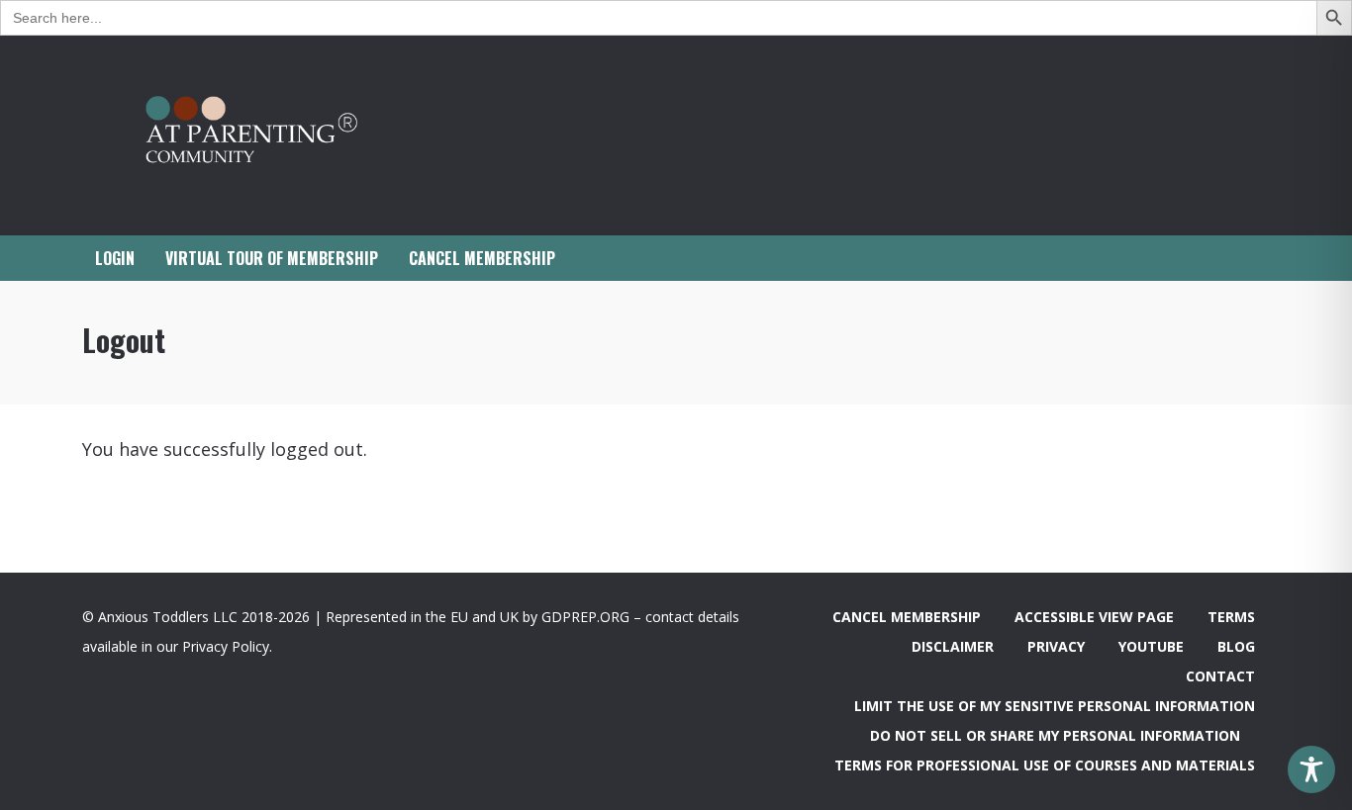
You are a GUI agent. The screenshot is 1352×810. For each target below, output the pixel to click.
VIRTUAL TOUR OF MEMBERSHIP (271, 258)
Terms (1231, 616)
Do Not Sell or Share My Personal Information (1055, 735)
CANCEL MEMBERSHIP (482, 258)
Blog (1236, 646)
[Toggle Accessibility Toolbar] (1311, 769)
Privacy (1056, 646)
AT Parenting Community (280, 135)
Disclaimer (953, 646)
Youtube (1151, 646)
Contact (1220, 676)
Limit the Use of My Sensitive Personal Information (1054, 705)
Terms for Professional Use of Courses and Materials (1044, 765)
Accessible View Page (1094, 616)
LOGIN (115, 258)
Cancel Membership (906, 616)
